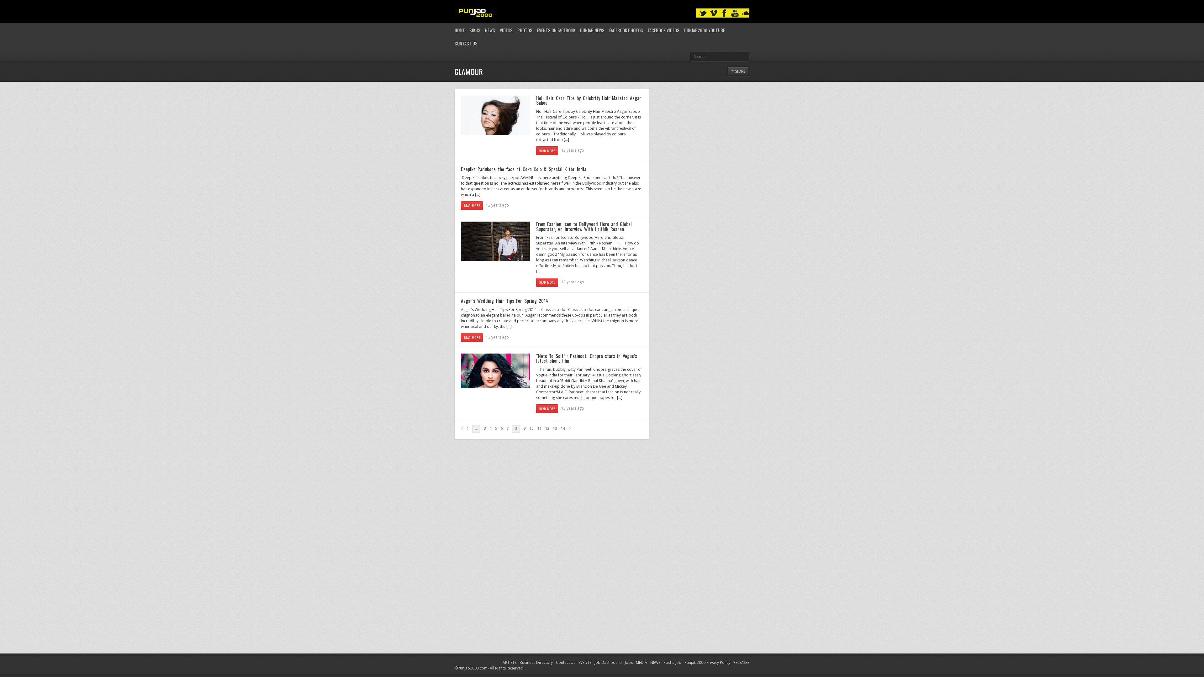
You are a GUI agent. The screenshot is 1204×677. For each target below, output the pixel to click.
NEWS (655, 662)
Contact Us (466, 43)
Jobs (629, 662)
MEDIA (641, 662)
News (490, 30)
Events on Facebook (556, 30)
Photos (524, 30)
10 (531, 428)
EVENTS (584, 662)
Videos (506, 30)
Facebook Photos (626, 30)
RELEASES (741, 662)
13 (555, 428)
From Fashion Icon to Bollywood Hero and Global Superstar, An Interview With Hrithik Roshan (584, 226)
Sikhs (474, 30)
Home (460, 30)
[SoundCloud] (745, 13)
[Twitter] (703, 13)
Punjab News (592, 30)
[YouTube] (735, 13)
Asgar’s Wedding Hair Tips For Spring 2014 (504, 300)
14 (563, 428)
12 (547, 428)
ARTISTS (509, 662)
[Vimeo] (713, 13)
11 (539, 428)
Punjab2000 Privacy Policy (707, 662)
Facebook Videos (663, 30)
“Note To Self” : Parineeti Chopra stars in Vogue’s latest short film (586, 358)
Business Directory (536, 662)
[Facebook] (724, 13)
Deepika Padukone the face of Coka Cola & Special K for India (523, 169)
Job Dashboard (608, 662)
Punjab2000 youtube (704, 30)
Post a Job (672, 662)
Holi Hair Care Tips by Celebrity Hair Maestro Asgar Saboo (588, 100)
